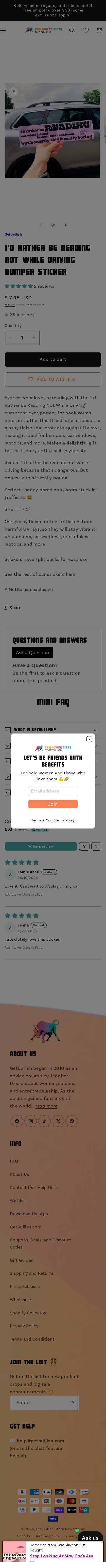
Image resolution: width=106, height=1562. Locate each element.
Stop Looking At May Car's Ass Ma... (61, 1549)
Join (53, 804)
